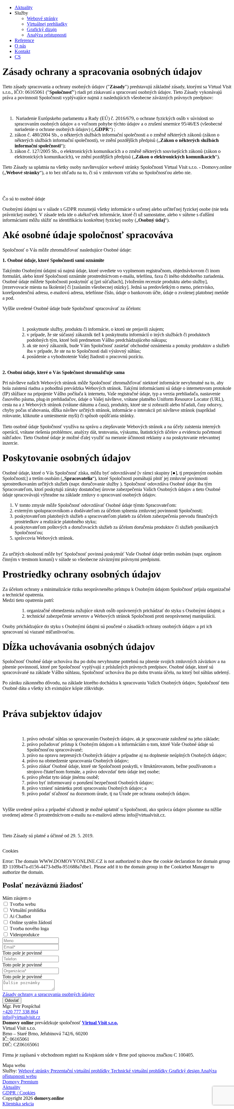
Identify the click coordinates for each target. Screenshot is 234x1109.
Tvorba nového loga (29, 928)
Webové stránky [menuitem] (42, 18)
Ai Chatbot (20, 916)
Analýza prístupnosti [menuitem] (46, 34)
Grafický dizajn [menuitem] (42, 29)
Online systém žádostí (31, 922)
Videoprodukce (24, 934)
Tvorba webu (23, 904)
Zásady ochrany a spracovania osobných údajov (48, 994)
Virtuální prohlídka (28, 910)
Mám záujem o (16, 898)
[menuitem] (24, 7)
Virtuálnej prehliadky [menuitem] (47, 23)
